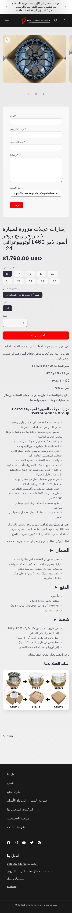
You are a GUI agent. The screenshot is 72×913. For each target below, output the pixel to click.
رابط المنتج (16, 188)
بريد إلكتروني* (18, 129)
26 (54, 281)
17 (18, 274)
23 (30, 281)
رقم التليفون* (17, 142)
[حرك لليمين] (44, 94)
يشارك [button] (10, 736)
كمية (5, 315)
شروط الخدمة (16, 827)
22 (18, 281)
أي (7, 308)
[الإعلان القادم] (65, 7)
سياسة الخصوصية (18, 818)
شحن (10, 783)
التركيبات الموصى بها (20, 809)
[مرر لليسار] (28, 94)
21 (7, 281)
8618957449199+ (22, 864)
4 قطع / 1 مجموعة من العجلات (22, 295)
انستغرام (11, 886)
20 (53, 274)
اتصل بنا (12, 774)
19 (41, 274)
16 (7, 274)
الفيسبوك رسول (16, 878)
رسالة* (14, 155)
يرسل (16, 205)
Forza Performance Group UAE (40, 905)
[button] (7, 20)
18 (30, 274)
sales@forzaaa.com (40, 871)
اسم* (13, 116)
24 (42, 281)
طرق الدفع (14, 792)
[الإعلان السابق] (6, 7)
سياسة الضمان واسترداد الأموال (27, 800)
